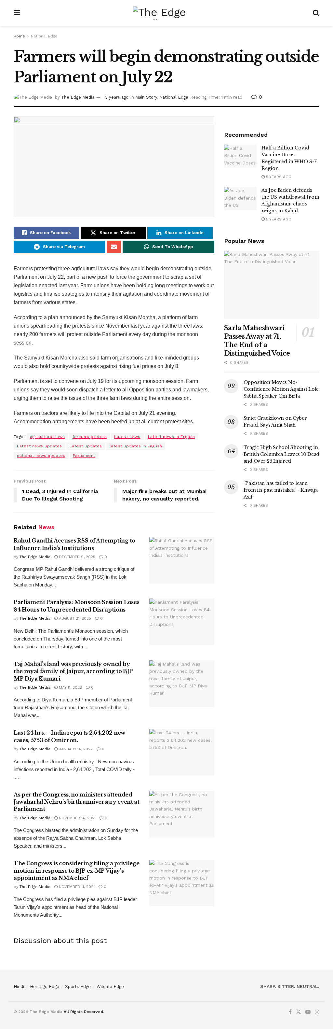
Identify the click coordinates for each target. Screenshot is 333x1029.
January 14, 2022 (75, 749)
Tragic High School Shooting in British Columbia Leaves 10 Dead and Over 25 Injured (281, 454)
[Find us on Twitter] (298, 1012)
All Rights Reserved (83, 1011)
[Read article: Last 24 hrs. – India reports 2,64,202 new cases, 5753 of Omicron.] (181, 752)
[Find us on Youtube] (308, 1012)
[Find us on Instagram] (317, 1012)
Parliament (84, 455)
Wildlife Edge (110, 986)
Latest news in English (171, 436)
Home (19, 36)
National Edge (44, 36)
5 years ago (116, 97)
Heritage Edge (44, 986)
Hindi (19, 986)
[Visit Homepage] (166, 13)
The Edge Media (77, 97)
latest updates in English (136, 446)
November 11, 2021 (76, 886)
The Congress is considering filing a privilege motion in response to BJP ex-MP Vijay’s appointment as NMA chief (76, 870)
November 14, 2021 (77, 818)
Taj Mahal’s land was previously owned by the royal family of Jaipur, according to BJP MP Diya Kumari (73, 671)
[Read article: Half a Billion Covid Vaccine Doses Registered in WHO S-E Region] (240, 156)
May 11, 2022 (70, 687)
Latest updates (86, 446)
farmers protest (90, 436)
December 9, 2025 (76, 557)
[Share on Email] (114, 247)
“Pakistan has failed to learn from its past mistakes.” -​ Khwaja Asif (281, 490)
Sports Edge (78, 986)
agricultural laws (47, 436)
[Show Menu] (17, 13)
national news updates (41, 455)
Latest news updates (39, 446)
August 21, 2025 (74, 618)
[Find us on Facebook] (290, 1012)
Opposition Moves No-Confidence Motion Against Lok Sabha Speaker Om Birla (281, 389)
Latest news (127, 436)
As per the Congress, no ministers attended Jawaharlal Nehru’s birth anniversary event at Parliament (77, 801)
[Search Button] (316, 13)
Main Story (146, 97)
